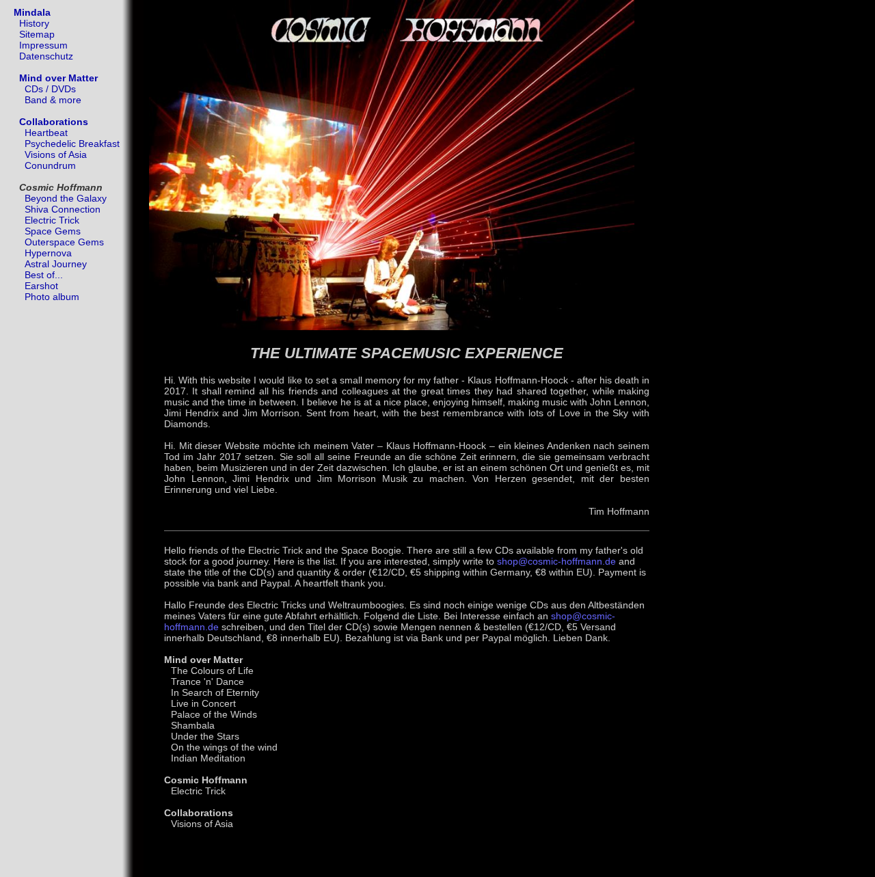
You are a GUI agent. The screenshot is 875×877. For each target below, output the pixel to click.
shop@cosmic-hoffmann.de (556, 561)
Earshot (41, 285)
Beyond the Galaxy (66, 198)
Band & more (53, 99)
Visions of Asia (56, 154)
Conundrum (50, 165)
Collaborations (53, 121)
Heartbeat (46, 132)
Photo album (52, 296)
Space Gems (53, 231)
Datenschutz (46, 56)
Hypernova (48, 252)
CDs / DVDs (50, 88)
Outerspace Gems (64, 242)
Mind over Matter (58, 77)
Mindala (32, 12)
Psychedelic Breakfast (72, 143)
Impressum (43, 45)
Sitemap (37, 34)
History (34, 23)
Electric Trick (52, 220)
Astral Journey (56, 263)
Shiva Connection (62, 209)
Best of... (44, 274)
